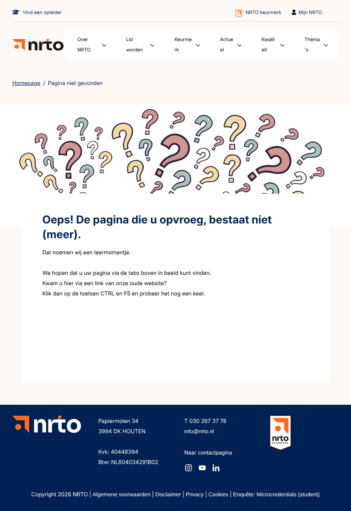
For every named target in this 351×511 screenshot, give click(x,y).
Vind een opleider (42, 12)
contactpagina (215, 453)
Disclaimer (168, 495)
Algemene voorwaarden (122, 495)
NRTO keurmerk (263, 12)
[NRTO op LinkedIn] (216, 468)
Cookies (219, 495)
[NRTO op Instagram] (188, 468)
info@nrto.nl (199, 432)
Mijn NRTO (311, 12)
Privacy (195, 495)
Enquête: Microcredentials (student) (276, 495)
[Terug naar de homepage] (38, 45)
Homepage (26, 83)
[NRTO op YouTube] (202, 468)
